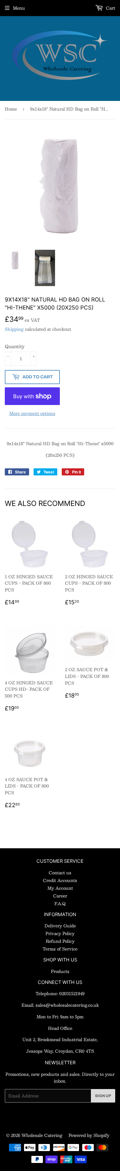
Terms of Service (60, 948)
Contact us (60, 872)
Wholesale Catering (41, 1135)
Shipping (14, 329)
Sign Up (103, 1096)
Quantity (15, 346)
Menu (19, 8)
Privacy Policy (60, 933)
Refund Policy (60, 941)
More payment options (32, 413)
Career (60, 895)
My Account (60, 888)
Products (60, 971)
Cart (110, 8)
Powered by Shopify (88, 1135)
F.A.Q (60, 903)
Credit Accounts (60, 880)
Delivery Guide (60, 925)
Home (11, 109)
